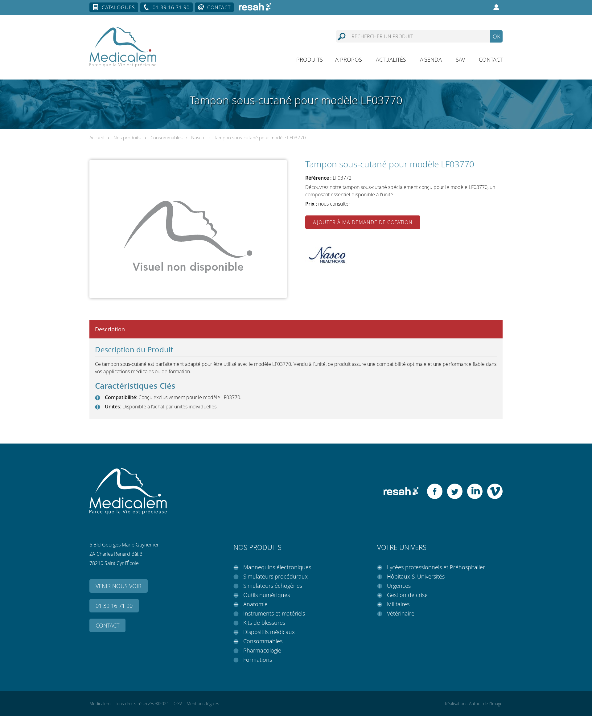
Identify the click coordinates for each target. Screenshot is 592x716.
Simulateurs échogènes (272, 585)
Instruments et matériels (274, 613)
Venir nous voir (119, 586)
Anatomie (255, 604)
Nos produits (127, 137)
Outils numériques (266, 595)
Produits (309, 59)
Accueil (96, 137)
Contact (219, 7)
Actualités (391, 59)
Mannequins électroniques (277, 567)
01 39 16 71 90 (171, 7)
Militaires (398, 604)
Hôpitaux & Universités (416, 576)
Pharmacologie (262, 650)
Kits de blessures (264, 622)
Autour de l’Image (486, 703)
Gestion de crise (407, 595)
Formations (257, 659)
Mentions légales (203, 703)
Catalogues (118, 7)
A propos (348, 59)
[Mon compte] (496, 7)
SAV (460, 59)
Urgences (399, 585)
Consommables (166, 137)
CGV (178, 703)
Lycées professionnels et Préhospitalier (436, 567)
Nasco (197, 137)
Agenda (431, 59)
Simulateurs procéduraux (275, 576)
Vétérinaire (400, 613)
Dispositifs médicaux (269, 632)
